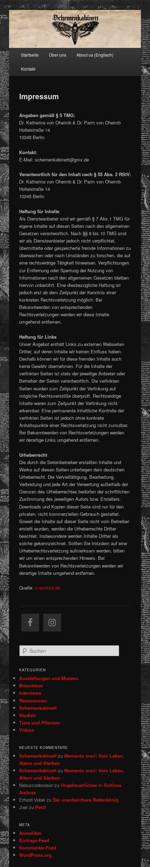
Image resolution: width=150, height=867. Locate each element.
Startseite (30, 55)
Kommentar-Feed (37, 847)
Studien (27, 715)
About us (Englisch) (94, 55)
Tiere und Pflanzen (39, 722)
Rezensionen (33, 700)
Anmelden (30, 833)
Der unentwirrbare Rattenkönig (86, 799)
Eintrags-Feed (34, 840)
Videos (26, 730)
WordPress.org (35, 855)
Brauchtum (31, 685)
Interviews (30, 692)
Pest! (40, 807)
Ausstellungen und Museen (48, 678)
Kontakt (28, 69)
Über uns (57, 55)
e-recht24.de (47, 587)
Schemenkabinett (38, 708)
